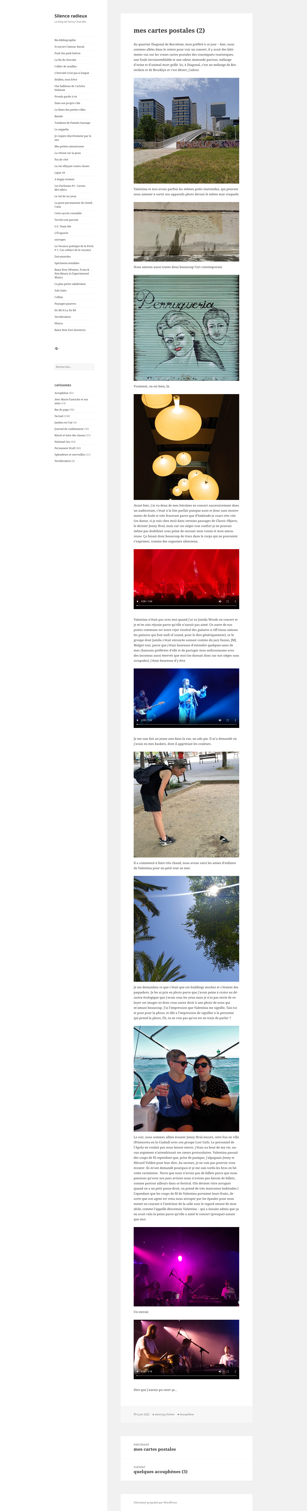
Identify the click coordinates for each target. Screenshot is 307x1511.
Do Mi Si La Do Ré (65, 310)
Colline (59, 297)
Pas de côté (61, 159)
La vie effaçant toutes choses (72, 166)
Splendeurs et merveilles (70, 454)
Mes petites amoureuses (69, 146)
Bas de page (62, 409)
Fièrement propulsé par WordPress (155, 1502)
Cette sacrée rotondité (68, 213)
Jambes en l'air (64, 422)
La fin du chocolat (65, 60)
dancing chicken (165, 1414)
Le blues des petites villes (70, 109)
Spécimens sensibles (67, 263)
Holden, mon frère (66, 79)
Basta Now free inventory (70, 330)
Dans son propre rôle (67, 103)
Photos (59, 323)
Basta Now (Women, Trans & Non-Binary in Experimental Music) (72, 273)
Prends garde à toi (66, 96)
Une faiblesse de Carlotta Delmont (70, 88)
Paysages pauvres (65, 303)
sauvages (60, 239)
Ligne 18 (60, 172)
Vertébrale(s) (63, 317)
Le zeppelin (62, 129)
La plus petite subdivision (70, 284)
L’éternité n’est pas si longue (72, 73)
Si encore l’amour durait (69, 46)
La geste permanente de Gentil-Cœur (74, 204)
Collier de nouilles (66, 66)
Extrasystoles (63, 256)
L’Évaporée (61, 233)
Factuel (59, 416)
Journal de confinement (69, 429)
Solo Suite (61, 290)
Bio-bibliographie (65, 40)
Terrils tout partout (66, 220)
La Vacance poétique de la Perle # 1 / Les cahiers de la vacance (74, 248)
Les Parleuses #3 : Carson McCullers (70, 187)
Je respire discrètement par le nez (73, 138)
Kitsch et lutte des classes (70, 435)
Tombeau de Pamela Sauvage (72, 123)
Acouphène (61, 393)
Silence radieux (71, 16)
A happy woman (64, 179)
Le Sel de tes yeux (65, 196)
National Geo (62, 441)
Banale (59, 116)
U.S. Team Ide (63, 226)
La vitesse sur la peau (68, 153)
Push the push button (67, 53)
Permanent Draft (65, 448)
